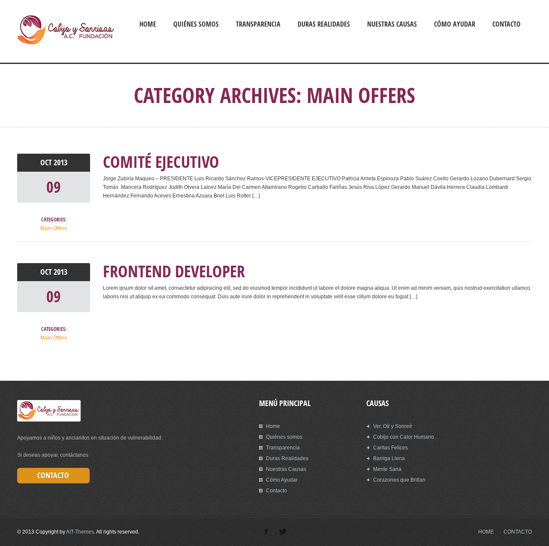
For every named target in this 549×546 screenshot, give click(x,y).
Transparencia (258, 24)
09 (53, 186)
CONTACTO (518, 532)
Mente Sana (387, 469)
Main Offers (53, 228)
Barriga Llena (389, 458)
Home (147, 24)
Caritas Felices (390, 448)
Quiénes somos (196, 24)
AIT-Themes (80, 532)
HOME (486, 532)
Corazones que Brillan (399, 480)
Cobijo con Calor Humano (403, 437)
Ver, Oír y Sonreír (392, 426)
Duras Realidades (324, 24)
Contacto (506, 24)
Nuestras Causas (392, 24)
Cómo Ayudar (454, 24)
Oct (47, 162)
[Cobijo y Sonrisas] (66, 43)
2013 (60, 162)
